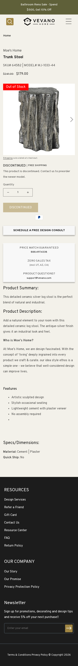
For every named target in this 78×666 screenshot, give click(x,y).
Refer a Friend (14, 507)
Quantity (8, 184)
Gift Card (10, 515)
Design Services (15, 500)
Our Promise (12, 579)
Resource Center (15, 530)
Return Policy (13, 546)
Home (7, 35)
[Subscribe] (69, 628)
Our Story (10, 572)
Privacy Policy (40, 655)
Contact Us (11, 523)
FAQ (7, 538)
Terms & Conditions (19, 655)
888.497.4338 (39, 252)
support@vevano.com (39, 278)
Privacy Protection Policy (21, 587)
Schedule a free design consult (39, 230)
